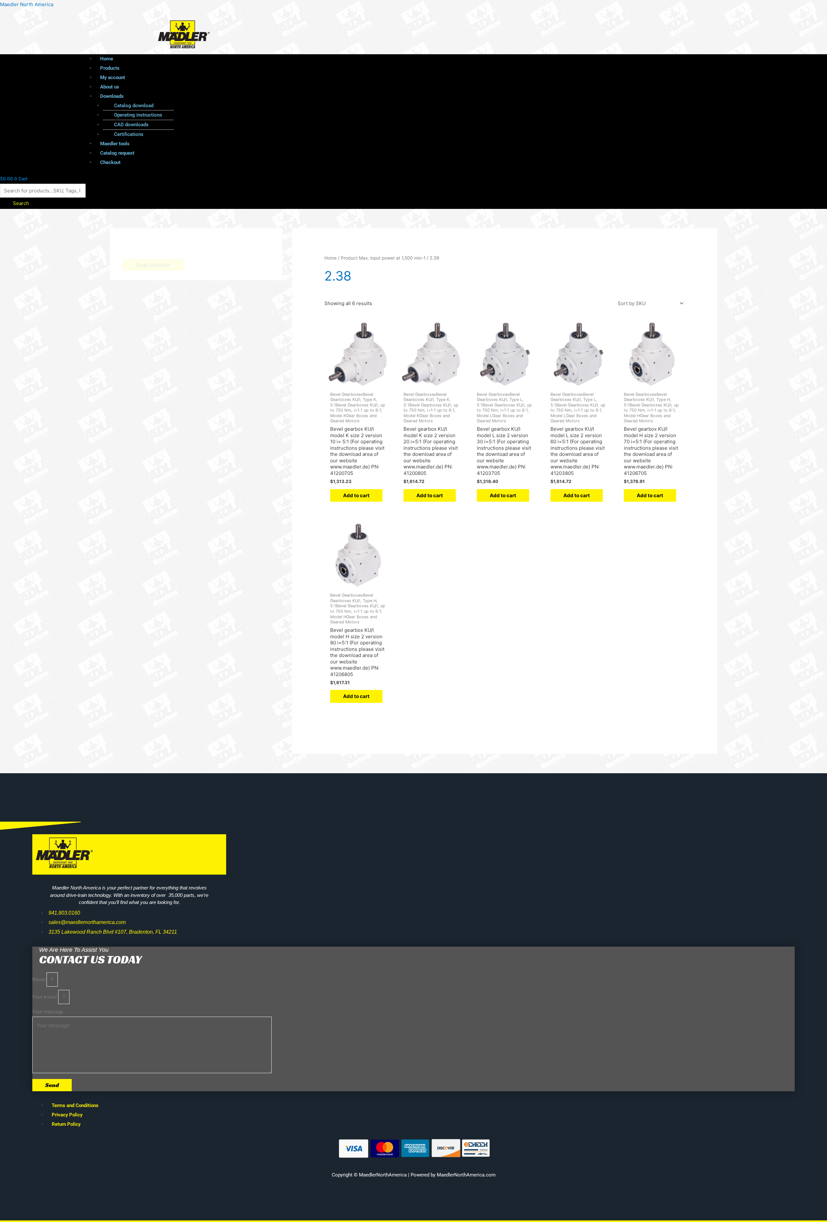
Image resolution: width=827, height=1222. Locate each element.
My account (112, 77)
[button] (399, 96)
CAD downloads (131, 125)
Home (106, 59)
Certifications (128, 134)
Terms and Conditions (75, 1105)
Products (110, 68)
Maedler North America (26, 4)
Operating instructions (138, 115)
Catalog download (133, 105)
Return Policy (66, 1124)
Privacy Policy (67, 1115)
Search (21, 203)
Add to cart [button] (356, 495)
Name (39, 979)
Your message (47, 1012)
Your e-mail (45, 997)
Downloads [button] (112, 96)
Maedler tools (115, 144)
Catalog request (117, 153)
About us (109, 87)
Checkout (110, 162)
